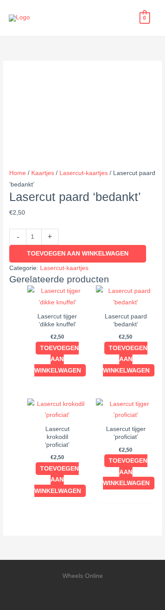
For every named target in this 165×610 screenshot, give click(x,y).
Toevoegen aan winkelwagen (77, 253)
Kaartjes (42, 173)
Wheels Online (66, 17)
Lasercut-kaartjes (83, 173)
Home (17, 173)
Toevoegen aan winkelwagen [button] (57, 359)
